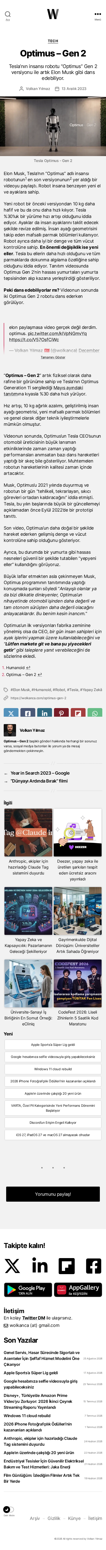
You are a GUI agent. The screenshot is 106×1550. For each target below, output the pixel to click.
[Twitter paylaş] (11, 713)
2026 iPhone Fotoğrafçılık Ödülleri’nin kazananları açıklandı (53, 1081)
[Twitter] (12, 1266)
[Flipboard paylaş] (78, 713)
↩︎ (28, 667)
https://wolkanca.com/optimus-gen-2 (38, 698)
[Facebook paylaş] (27, 713)
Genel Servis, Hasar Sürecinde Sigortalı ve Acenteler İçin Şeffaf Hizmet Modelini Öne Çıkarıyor (42, 1358)
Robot (60, 689)
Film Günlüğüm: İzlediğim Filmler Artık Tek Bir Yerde (42, 1478)
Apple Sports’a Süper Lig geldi (53, 1045)
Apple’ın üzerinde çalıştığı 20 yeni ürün (53, 1093)
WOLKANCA (53, 14)
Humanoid (42, 689)
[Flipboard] (67, 1266)
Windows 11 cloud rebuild (53, 1069)
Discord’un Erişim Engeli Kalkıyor (53, 1122)
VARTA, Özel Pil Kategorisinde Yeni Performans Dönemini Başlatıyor (53, 1108)
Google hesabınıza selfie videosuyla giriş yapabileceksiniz (53, 1057)
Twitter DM (33, 1317)
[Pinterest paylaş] (61, 713)
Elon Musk (21, 689)
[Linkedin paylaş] (44, 713)
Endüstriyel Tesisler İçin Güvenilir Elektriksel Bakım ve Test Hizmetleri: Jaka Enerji (44, 1464)
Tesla (73, 689)
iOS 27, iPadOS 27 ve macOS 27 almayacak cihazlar (53, 1135)
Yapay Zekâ (92, 689)
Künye (74, 1518)
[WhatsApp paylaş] (95, 713)
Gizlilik (54, 1518)
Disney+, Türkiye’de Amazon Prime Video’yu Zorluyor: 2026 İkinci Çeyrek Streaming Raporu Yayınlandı (38, 1401)
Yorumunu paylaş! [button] (53, 1194)
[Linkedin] (40, 1266)
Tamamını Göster (53, 357)
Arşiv (35, 1518)
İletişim (95, 1518)
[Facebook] (93, 1266)
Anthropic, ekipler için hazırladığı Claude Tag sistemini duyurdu (40, 1441)
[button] (28, 1289)
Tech (53, 41)
